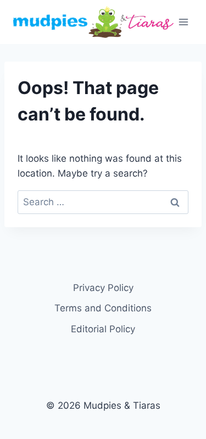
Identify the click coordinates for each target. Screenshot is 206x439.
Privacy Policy (103, 287)
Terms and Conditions (103, 308)
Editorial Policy (103, 328)
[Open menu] (184, 21)
